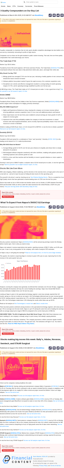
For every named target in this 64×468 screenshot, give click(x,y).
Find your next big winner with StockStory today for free (21, 186)
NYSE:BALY (8, 386)
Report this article (8, 196)
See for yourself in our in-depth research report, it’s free (21, 164)
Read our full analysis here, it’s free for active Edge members (43, 252)
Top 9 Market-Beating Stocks (39, 177)
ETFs (14, 6)
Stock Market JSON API (40, 456)
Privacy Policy (43, 465)
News (9, 6)
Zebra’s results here (42, 303)
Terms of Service (55, 465)
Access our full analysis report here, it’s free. (31, 395)
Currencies (28, 6)
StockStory (39, 15)
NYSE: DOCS (52, 139)
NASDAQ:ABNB (54, 101)
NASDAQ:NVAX (11, 409)
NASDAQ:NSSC (28, 242)
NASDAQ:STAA (15, 433)
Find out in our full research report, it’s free (12, 129)
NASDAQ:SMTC (11, 420)
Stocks (3, 6)
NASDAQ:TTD (55, 68)
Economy (20, 6)
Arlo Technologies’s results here (23, 303)
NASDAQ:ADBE (10, 399)
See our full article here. (12, 392)
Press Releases (38, 6)
